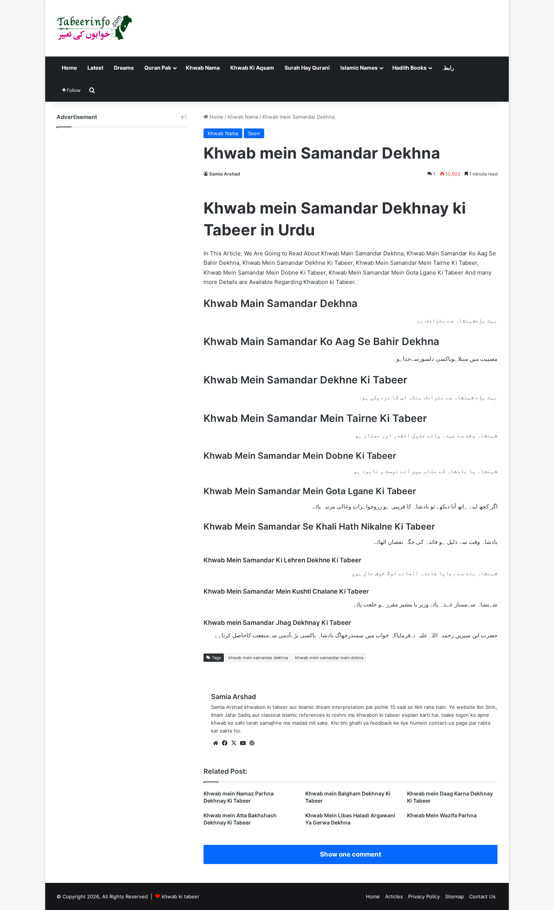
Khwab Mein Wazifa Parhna (442, 815)
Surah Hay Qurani (307, 67)
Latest (95, 67)
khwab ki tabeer (180, 896)
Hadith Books (409, 67)
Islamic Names (359, 67)
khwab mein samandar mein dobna (329, 657)
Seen (254, 133)
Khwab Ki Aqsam (252, 67)
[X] (233, 743)
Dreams (124, 67)
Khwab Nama (203, 67)
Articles (394, 896)
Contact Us (482, 896)
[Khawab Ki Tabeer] (94, 28)
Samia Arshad (224, 174)
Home (69, 67)
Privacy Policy (424, 896)
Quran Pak (157, 67)
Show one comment (350, 854)
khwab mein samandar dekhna (258, 657)
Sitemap (454, 896)
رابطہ (447, 67)
